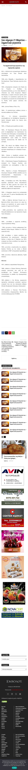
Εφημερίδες (18, 723)
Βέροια (2, 723)
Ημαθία (17, 724)
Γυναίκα (3, 728)
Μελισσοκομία (4, 746)
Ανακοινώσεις (4, 716)
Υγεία (17, 751)
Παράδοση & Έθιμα (5, 754)
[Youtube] (20, 694)
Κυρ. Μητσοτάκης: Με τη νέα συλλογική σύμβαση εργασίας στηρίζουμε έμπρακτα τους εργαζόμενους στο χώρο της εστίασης (7, 346)
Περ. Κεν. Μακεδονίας (20, 734)
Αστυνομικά (3, 721)
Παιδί (2, 752)
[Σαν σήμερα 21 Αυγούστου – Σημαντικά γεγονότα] (5, 424)
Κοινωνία (3, 739)
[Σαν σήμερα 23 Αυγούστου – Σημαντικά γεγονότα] (5, 409)
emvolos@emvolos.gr (17, 690)
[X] (6, 332)
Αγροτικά (3, 706)
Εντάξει (14, 767)
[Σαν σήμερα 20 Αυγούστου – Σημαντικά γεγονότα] (5, 431)
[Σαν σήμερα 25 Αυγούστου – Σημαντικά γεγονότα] (5, 395)
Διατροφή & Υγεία (19, 710)
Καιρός (2, 736)
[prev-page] (2, 437)
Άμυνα (2, 713)
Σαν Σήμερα (18, 741)
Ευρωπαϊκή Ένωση (19, 721)
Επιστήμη (18, 716)
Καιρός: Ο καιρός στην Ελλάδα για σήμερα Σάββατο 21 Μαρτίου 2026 (20, 344)
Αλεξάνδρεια (4, 711)
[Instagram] (12, 694)
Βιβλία (2, 724)
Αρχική (3, 5)
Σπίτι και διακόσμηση (20, 744)
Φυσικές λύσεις (19, 754)
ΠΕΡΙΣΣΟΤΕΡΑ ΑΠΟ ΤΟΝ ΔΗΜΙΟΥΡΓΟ (11, 368)
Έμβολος (5, 45)
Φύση (17, 752)
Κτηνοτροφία (4, 742)
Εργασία (17, 719)
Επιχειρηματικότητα (20, 718)
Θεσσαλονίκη (18, 726)
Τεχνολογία (18, 747)
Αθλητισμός (4, 710)
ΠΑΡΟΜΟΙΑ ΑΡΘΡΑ (6, 366)
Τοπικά (17, 749)
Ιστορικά (3, 734)
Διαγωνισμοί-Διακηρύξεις (21, 708)
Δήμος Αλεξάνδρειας (20, 706)
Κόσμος (3, 741)
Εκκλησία (17, 713)
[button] (2, 2)
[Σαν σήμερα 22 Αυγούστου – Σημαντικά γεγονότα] (5, 417)
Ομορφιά (3, 749)
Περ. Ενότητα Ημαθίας (20, 736)
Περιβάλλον (4, 756)
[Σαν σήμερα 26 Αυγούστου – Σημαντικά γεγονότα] (5, 388)
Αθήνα (2, 708)
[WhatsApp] (13, 332)
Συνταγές (17, 746)
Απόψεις (3, 719)
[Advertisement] (14, 21)
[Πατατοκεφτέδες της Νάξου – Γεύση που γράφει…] (14, 449)
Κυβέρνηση (3, 744)
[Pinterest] (9, 332)
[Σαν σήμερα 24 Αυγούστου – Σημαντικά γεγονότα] (5, 402)
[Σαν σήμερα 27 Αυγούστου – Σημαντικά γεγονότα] (5, 381)
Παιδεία (3, 751)
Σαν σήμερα (9, 5)
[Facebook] (2, 332)
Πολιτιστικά (18, 739)
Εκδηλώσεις (18, 711)
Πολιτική (17, 737)
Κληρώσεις (3, 737)
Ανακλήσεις (3, 715)
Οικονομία (3, 747)
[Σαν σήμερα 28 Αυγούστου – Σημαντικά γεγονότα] (5, 374)
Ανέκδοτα (3, 718)
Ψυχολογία (18, 756)
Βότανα (3, 726)
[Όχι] (26, 764)
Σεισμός (17, 742)
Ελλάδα (17, 715)
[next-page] (5, 437)
